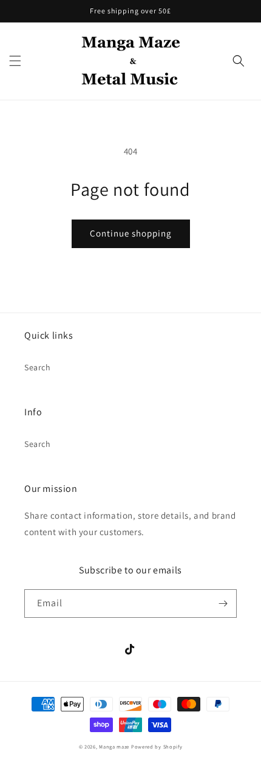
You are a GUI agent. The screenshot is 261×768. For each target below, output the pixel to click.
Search (37, 367)
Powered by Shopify (157, 746)
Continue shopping (131, 233)
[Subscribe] (222, 603)
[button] (15, 60)
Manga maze (114, 746)
